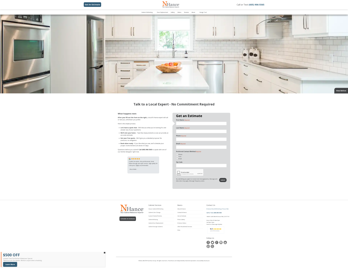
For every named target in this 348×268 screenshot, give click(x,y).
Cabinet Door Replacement (155, 223)
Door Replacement (162, 12)
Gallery (173, 12)
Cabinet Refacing (153, 219)
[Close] (104, 252)
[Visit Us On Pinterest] (208, 246)
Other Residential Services (184, 226)
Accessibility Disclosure (203, 260)
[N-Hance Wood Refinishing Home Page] (171, 7)
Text (179, 156)
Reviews (186, 12)
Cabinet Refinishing (147, 12)
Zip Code (179, 162)
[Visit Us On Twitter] (212, 242)
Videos (179, 12)
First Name (183, 120)
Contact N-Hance (182, 212)
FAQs (178, 230)
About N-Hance (181, 209)
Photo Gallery (181, 219)
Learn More (10, 264)
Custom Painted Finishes (155, 216)
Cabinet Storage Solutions (155, 226)
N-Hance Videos (181, 223)
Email (181, 144)
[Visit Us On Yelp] (212, 246)
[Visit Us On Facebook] (208, 242)
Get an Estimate (181, 216)
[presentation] (190, 172)
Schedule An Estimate (128, 219)
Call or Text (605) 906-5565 (214, 213)
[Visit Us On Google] (216, 242)
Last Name (183, 128)
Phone (181, 136)
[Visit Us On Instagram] (221, 242)
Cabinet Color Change (154, 212)
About (193, 12)
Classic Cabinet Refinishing (155, 209)
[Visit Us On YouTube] (225, 242)
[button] (215, 230)
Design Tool (203, 12)
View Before (341, 91)
